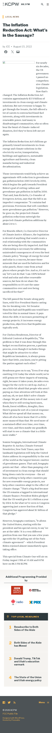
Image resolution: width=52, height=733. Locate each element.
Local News (12, 17)
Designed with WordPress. (14, 718)
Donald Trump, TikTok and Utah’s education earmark (27, 661)
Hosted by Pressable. (11, 720)
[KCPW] (11, 4)
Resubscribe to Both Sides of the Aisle (26, 628)
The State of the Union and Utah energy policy (27, 679)
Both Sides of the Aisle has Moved (27, 644)
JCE (8, 46)
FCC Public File (10, 713)
